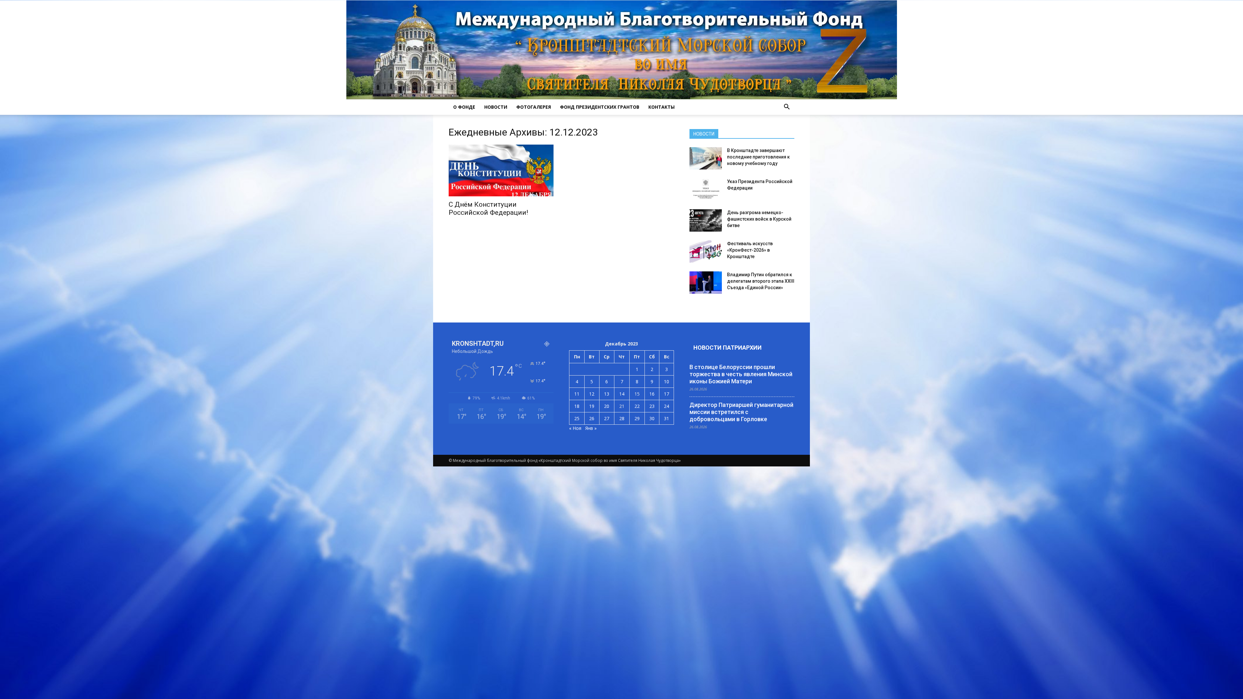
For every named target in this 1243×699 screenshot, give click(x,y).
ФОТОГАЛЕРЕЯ (533, 107)
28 (621, 418)
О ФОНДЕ (464, 107)
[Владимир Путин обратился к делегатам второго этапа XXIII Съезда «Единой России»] (705, 282)
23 (652, 406)
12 (591, 394)
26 (591, 418)
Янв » (591, 428)
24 (666, 406)
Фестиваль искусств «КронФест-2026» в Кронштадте (750, 250)
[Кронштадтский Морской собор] (621, 49)
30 (652, 418)
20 (606, 406)
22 (637, 406)
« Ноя (575, 428)
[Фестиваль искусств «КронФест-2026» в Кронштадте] (705, 251)
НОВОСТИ (495, 107)
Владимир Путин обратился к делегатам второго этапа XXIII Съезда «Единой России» (760, 281)
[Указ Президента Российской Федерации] (705, 189)
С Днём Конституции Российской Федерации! (488, 208)
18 (576, 406)
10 (666, 381)
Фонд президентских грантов (599, 107)
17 (666, 394)
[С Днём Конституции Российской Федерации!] (501, 170)
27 (606, 418)
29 (637, 418)
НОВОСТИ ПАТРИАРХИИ (727, 347)
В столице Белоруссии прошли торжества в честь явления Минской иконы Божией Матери (740, 374)
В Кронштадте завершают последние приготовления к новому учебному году (758, 157)
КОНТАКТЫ (661, 107)
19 (591, 406)
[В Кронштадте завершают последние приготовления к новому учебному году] (705, 158)
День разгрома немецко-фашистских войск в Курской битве (759, 219)
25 (576, 418)
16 (652, 394)
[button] (786, 107)
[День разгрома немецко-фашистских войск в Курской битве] (705, 220)
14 (621, 394)
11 (576, 394)
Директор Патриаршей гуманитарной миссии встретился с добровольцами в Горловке (741, 411)
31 (666, 418)
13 (606, 394)
